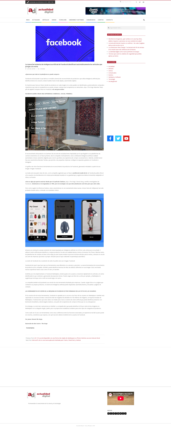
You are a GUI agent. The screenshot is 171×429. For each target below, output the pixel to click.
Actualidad (111, 66)
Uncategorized (112, 81)
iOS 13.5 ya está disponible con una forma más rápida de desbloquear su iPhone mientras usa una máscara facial (67, 338)
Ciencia (110, 71)
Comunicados (112, 73)
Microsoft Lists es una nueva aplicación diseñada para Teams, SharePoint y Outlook (56, 340)
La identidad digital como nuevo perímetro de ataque (123, 52)
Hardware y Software (114, 77)
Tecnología (111, 79)
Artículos (110, 68)
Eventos (110, 75)
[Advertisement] (120, 102)
